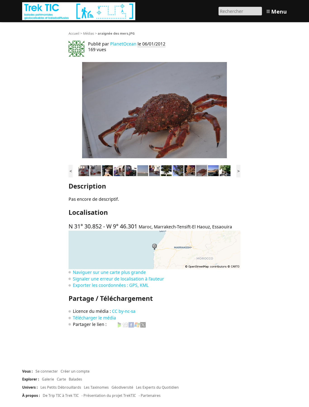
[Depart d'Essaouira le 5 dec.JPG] (143, 170)
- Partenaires (150, 395)
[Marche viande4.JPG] (119, 170)
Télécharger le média (94, 318)
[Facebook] (131, 324)
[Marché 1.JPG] (131, 170)
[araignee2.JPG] (190, 170)
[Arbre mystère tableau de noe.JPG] (166, 170)
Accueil (74, 33)
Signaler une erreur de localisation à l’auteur (118, 279)
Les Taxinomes (96, 387)
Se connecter (47, 371)
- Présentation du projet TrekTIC (108, 395)
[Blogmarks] (119, 324)
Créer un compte (75, 371)
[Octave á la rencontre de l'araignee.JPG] (96, 170)
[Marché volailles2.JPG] (107, 170)
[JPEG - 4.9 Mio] (154, 110)
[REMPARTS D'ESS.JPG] (213, 170)
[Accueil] (79, 10)
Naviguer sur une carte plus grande (109, 272)
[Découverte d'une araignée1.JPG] (154, 170)
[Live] (137, 324)
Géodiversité (122, 387)
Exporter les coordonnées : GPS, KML (111, 285)
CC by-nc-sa (123, 311)
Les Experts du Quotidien (157, 387)
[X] (143, 324)
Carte (61, 379)
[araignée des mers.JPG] (201, 170)
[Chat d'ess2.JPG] (225, 170)
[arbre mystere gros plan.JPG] (178, 170)
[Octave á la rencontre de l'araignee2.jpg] (84, 170)
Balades (75, 379)
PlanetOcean (123, 44)
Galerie (48, 379)
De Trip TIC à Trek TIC (61, 395)
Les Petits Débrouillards (60, 387)
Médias (88, 33)
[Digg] (125, 324)
